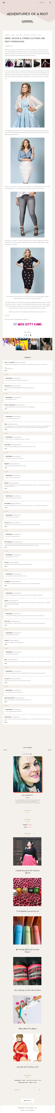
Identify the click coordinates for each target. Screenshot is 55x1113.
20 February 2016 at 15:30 (13, 483)
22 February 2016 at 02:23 (16, 678)
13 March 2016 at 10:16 (17, 416)
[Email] (30, 335)
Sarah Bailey (7, 503)
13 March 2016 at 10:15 (17, 378)
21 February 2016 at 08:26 (15, 581)
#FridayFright (17, 1080)
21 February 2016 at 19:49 (13, 600)
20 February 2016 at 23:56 (17, 541)
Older (50, 749)
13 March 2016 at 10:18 (17, 554)
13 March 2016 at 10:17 (17, 456)
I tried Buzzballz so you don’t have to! (27, 911)
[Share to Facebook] (24, 335)
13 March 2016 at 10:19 (17, 613)
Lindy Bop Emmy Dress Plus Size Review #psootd (28, 871)
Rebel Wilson (19, 35)
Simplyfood (7, 581)
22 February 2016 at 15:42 (19, 697)
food (27, 827)
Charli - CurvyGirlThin (9, 362)
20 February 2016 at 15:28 (14, 463)
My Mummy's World (9, 697)
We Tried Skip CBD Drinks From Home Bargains (27, 950)
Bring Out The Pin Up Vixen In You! (27, 1067)
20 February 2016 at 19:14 (16, 503)
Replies (6, 374)
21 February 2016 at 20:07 (15, 621)
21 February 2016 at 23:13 (14, 640)
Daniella (6, 483)
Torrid (39, 35)
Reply (6, 370)
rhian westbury (8, 541)
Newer (5, 749)
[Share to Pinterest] (28, 335)
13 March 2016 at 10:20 (17, 671)
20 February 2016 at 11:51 (16, 385)
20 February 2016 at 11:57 (20, 404)
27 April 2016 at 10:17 (15, 717)
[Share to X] (26, 335)
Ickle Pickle (7, 621)
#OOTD (23, 1080)
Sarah (5, 424)
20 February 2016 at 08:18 (20, 362)
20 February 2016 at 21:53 (15, 522)
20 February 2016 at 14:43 (16, 444)
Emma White (7, 444)
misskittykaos (8, 378)
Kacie (5, 659)
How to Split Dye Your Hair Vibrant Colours (27, 990)
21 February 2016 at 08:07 (14, 562)
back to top (27, 1100)
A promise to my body (31, 1080)
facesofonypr (7, 717)
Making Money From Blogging (27, 1028)
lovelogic (31, 1110)
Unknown (6, 562)
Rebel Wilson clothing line (30, 35)
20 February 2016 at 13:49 (12, 424)
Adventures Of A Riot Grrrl (26, 1107)
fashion (13, 35)
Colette (6, 600)
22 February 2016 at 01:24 (12, 659)
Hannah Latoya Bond (9, 405)
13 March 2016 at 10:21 (17, 709)
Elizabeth (6, 463)
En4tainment (7, 385)
